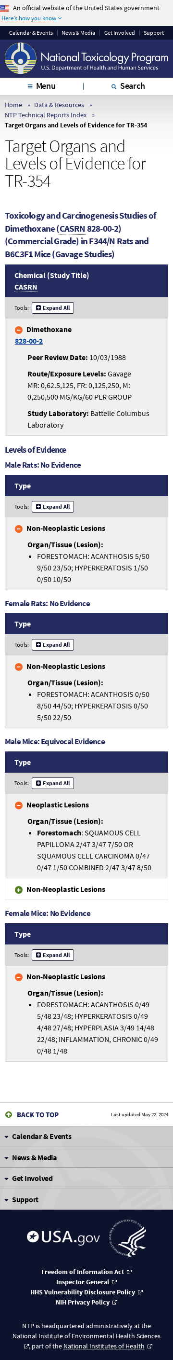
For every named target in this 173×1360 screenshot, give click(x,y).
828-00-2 (29, 341)
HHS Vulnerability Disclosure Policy (82, 1292)
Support (154, 33)
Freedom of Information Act (82, 1271)
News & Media (78, 33)
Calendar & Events (31, 33)
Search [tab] (132, 85)
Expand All (56, 307)
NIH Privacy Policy (83, 1302)
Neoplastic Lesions (57, 804)
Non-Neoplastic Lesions (65, 528)
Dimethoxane (43, 335)
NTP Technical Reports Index (45, 115)
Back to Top (38, 1114)
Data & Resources (59, 104)
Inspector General (82, 1281)
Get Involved (119, 33)
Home (13, 104)
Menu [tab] (46, 85)
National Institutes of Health (104, 1346)
